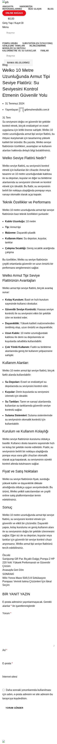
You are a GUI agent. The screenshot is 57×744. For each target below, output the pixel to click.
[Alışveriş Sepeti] (3, 38)
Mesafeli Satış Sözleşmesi (17, 721)
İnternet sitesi (9, 676)
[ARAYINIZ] (49, 32)
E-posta (7, 663)
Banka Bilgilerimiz (18, 62)
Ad (4, 650)
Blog (5, 65)
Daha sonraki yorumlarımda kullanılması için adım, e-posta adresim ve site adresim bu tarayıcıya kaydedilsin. (27, 694)
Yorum (6, 613)
